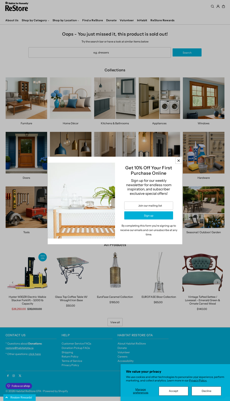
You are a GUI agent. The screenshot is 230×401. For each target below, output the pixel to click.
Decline (206, 391)
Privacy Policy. (198, 380)
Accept (173, 391)
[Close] (179, 160)
